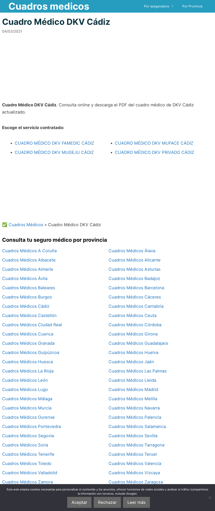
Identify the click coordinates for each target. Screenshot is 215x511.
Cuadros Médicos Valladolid (29, 472)
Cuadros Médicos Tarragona (136, 445)
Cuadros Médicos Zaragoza (136, 482)
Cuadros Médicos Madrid (133, 389)
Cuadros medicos (48, 6)
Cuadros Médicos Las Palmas (137, 371)
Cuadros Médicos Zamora (27, 482)
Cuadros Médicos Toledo (26, 463)
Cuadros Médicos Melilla (133, 398)
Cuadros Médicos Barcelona (136, 287)
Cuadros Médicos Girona (133, 334)
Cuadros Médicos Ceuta (132, 315)
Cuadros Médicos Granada (28, 343)
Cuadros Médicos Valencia (135, 463)
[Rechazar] (210, 497)
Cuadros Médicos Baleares (28, 287)
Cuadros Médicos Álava (132, 250)
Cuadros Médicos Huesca (27, 361)
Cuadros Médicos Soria (25, 445)
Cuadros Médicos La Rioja (28, 371)
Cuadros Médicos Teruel (133, 454)
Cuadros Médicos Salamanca (137, 426)
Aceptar (79, 502)
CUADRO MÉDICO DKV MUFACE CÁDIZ (154, 143)
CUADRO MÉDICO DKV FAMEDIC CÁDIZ (54, 143)
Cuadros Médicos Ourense (28, 417)
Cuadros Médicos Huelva (133, 352)
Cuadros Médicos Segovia (28, 435)
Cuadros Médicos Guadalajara (138, 343)
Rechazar (107, 502)
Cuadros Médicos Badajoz (134, 278)
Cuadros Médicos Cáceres (135, 297)
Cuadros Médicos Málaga (27, 398)
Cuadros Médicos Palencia (135, 417)
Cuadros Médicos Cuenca (27, 334)
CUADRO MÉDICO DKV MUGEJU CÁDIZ (54, 152)
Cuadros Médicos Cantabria (136, 306)
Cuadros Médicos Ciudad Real (32, 324)
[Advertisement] (107, 63)
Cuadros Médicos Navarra (134, 408)
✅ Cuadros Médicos (22, 224)
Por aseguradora (156, 6)
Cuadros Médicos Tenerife (28, 454)
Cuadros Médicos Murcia (26, 408)
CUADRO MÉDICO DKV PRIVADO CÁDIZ (154, 152)
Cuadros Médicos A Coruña (29, 250)
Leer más (136, 502)
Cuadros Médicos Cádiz (25, 306)
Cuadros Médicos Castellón (29, 315)
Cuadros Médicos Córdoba (135, 324)
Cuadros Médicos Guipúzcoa (30, 352)
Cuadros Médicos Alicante (135, 260)
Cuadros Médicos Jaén (131, 361)
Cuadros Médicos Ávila (24, 278)
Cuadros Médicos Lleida (132, 380)
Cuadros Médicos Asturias (134, 269)
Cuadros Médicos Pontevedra (31, 426)
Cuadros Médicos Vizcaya (134, 472)
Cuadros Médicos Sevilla (133, 435)
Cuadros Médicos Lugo (25, 389)
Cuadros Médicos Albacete (29, 260)
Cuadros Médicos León (25, 380)
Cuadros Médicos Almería (27, 269)
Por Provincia (192, 6)
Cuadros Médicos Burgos (27, 297)
